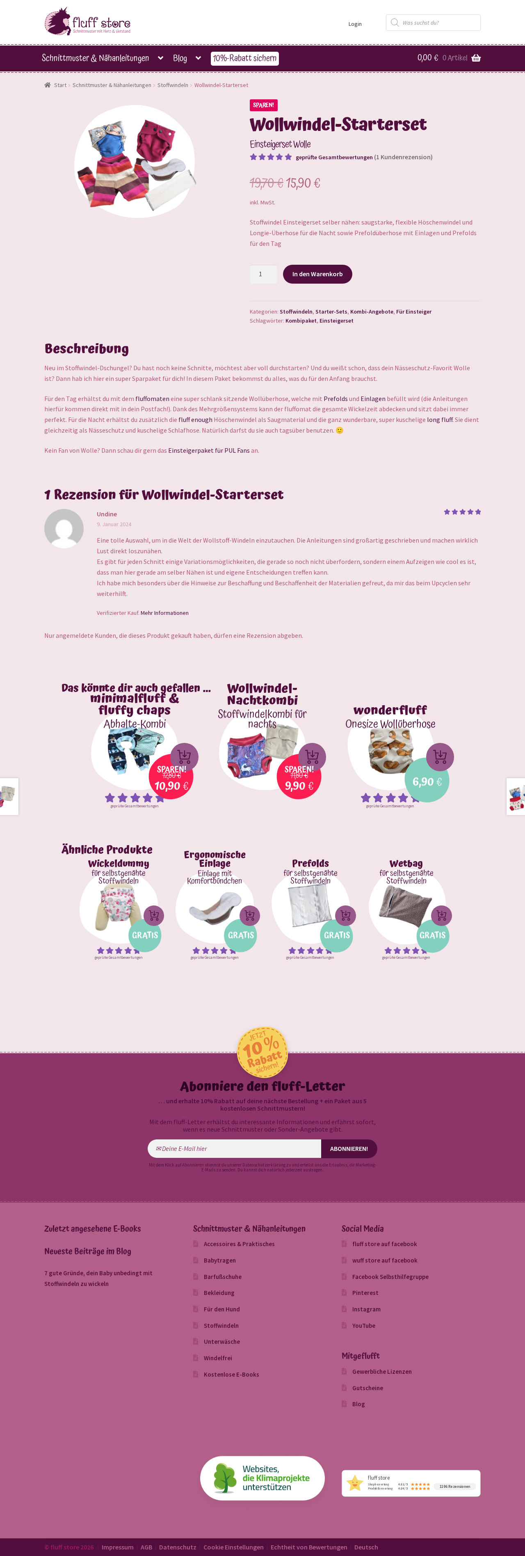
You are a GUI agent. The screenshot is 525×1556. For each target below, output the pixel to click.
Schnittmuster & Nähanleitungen (95, 59)
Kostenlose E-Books (231, 1374)
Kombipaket (301, 320)
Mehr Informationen (165, 612)
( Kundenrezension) (403, 157)
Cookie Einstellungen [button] (233, 1547)
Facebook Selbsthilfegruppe (390, 1277)
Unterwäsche (222, 1341)
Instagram (366, 1309)
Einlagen (373, 398)
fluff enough (195, 419)
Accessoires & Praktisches (239, 1244)
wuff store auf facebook (385, 1260)
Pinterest (365, 1293)
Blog (180, 59)
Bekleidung (219, 1293)
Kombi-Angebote (371, 311)
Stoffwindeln (173, 85)
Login (355, 23)
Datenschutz (177, 1547)
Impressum (118, 1547)
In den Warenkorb (317, 274)
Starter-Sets (331, 311)
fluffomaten (152, 398)
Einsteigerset (337, 320)
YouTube (363, 1325)
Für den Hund (222, 1309)
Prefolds (336, 398)
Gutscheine (367, 1388)
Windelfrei (218, 1358)
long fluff (439, 419)
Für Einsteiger (413, 311)
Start (60, 85)
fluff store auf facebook (384, 1244)
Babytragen (220, 1260)
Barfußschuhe (223, 1277)
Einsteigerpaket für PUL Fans (209, 450)
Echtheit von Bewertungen (309, 1547)
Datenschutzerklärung (263, 1165)
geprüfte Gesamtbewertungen (334, 157)
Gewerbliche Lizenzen (382, 1371)
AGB (146, 1547)
